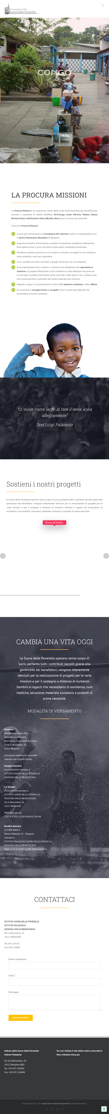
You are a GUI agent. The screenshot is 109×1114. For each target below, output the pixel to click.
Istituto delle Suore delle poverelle (56, 1103)
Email (12, 975)
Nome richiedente (18, 959)
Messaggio (14, 992)
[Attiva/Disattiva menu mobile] (103, 5)
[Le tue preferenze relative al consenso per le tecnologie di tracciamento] (104, 1109)
